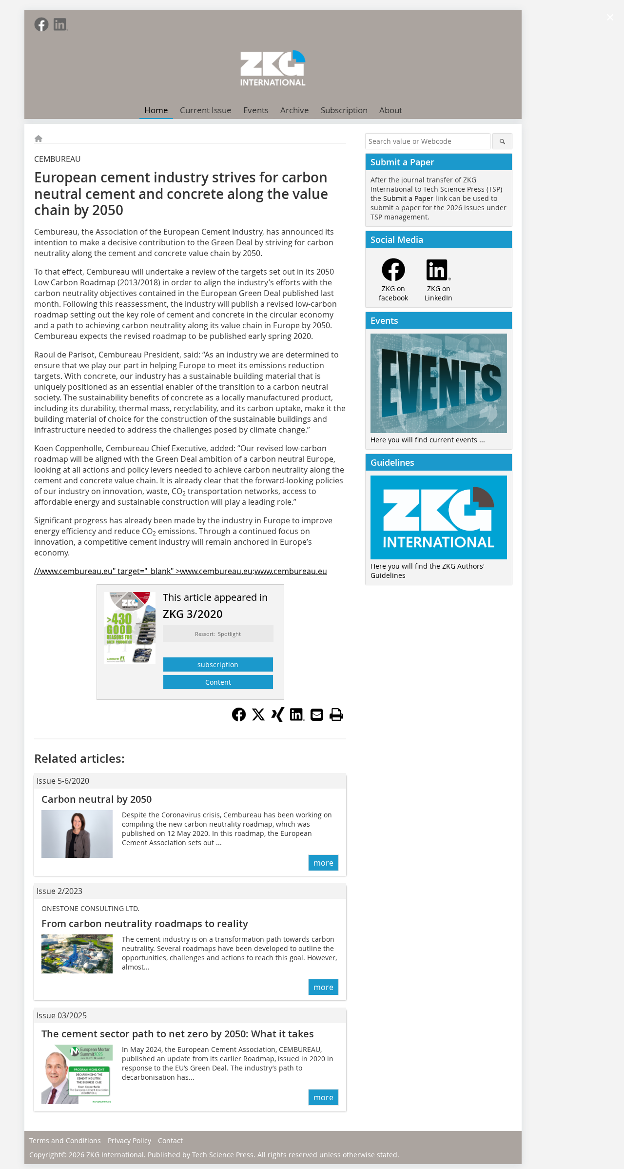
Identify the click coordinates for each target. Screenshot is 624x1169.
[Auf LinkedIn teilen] (297, 719)
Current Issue (206, 110)
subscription (217, 664)
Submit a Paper (408, 198)
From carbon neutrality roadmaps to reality (144, 923)
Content (218, 682)
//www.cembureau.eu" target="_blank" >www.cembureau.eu (143, 571)
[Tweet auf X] (258, 719)
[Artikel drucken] (336, 714)
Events (256, 110)
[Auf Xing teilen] (278, 719)
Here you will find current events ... (427, 439)
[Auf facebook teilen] (239, 719)
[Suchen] (502, 141)
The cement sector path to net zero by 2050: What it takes (177, 1033)
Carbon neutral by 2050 (96, 799)
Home (156, 110)
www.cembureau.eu (290, 571)
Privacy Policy (129, 1140)
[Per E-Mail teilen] (317, 714)
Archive (294, 110)
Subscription (344, 110)
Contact (170, 1140)
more (323, 862)
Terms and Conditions (65, 1140)
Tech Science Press (223, 1154)
